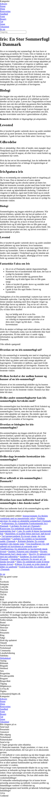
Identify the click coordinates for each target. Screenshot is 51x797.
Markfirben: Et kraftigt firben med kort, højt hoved (27, 533)
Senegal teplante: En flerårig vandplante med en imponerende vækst (24, 517)
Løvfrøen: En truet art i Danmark (25, 526)
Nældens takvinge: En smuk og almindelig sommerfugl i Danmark (25, 519)
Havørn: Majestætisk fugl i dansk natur (23, 552)
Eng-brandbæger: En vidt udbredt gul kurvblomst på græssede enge (24, 545)
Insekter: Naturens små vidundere (23, 551)
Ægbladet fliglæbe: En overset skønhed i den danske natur (22, 542)
